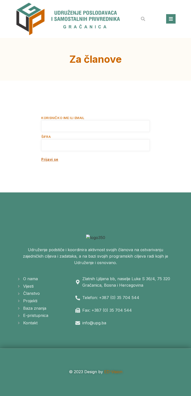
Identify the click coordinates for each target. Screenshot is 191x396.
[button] (143, 19)
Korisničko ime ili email (62, 118)
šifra (46, 137)
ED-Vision (113, 371)
